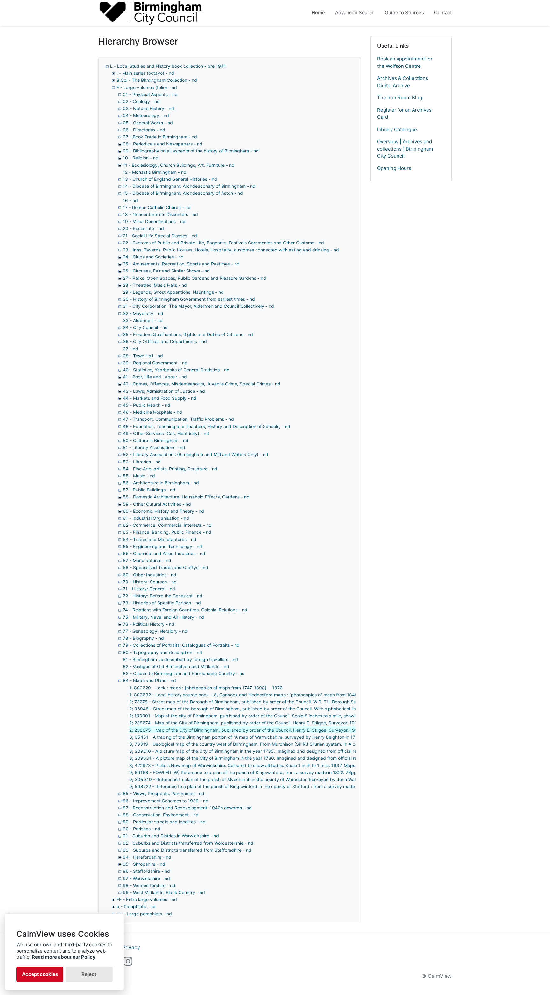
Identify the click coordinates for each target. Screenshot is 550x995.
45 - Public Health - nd (146, 405)
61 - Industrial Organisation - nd (156, 518)
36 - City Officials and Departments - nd (165, 341)
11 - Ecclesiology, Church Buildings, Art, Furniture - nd (179, 165)
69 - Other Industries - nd (149, 574)
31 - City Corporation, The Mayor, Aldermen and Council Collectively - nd (198, 306)
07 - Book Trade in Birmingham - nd (160, 136)
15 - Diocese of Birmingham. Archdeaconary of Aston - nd (183, 193)
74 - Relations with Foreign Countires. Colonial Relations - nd (185, 609)
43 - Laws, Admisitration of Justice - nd (164, 391)
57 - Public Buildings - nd (149, 489)
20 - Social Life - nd (143, 228)
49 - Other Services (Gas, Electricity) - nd (166, 433)
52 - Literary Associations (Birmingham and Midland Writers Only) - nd (195, 454)
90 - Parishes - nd (141, 828)
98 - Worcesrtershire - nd (149, 885)
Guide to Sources (404, 13)
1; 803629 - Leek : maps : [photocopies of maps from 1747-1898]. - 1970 (206, 687)
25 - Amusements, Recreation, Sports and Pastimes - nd (181, 263)
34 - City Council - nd (145, 327)
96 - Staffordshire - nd (146, 871)
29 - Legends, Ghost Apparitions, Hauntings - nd (173, 292)
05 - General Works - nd (148, 122)
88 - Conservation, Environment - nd (161, 814)
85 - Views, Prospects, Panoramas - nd (163, 793)
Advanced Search (355, 13)
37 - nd (130, 348)
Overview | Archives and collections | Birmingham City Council (405, 148)
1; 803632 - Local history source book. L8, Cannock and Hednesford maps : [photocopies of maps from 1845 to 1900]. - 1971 (260, 694)
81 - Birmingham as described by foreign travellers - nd (180, 659)
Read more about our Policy (63, 957)
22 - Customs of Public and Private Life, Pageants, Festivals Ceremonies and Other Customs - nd (223, 242)
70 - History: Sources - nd (150, 581)
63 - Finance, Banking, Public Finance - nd (167, 532)
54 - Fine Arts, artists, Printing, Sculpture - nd (170, 468)
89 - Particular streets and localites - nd (164, 821)
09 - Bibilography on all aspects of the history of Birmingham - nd (191, 150)
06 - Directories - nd (144, 129)
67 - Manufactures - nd (147, 560)
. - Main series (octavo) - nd (145, 73)
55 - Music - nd (139, 475)
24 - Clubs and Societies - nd (153, 256)
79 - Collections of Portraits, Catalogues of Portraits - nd (181, 645)
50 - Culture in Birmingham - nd (155, 440)
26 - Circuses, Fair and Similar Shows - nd (166, 270)
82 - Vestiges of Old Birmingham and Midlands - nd (176, 666)
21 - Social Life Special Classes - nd (160, 235)
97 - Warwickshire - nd (146, 878)
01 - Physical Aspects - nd (150, 94)
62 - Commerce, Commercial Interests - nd (167, 525)
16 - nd (130, 200)
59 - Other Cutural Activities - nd (157, 504)
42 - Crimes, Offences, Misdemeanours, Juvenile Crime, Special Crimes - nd (201, 383)
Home (318, 13)
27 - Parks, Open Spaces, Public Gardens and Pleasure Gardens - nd (194, 278)
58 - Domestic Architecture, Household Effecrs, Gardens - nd (186, 496)
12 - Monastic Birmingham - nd (155, 172)
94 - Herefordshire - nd (147, 857)
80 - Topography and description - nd (162, 652)
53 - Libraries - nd (142, 461)
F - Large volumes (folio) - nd (146, 87)
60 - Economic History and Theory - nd (163, 511)
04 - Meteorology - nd (146, 115)
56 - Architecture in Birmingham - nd (161, 482)
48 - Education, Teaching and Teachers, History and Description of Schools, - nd (206, 426)
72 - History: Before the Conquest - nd (162, 595)
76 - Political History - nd (148, 624)
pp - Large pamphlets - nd (144, 913)
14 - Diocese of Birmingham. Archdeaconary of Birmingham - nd (189, 186)
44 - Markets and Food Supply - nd (159, 398)
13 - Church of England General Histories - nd (170, 179)
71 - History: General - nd (149, 588)
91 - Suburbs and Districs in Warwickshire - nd (171, 835)
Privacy (131, 947)
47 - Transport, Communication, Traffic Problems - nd (178, 419)
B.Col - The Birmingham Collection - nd (156, 80)
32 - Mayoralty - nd (143, 313)
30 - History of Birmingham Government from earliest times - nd (189, 299)
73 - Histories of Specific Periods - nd (162, 602)
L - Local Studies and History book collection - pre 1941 (168, 66)
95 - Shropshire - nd (144, 864)
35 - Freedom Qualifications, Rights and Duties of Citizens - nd (188, 334)
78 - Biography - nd (143, 638)
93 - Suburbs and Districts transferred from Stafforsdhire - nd (187, 850)
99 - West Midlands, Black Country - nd (164, 892)
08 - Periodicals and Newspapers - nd (162, 143)
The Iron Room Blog (399, 98)
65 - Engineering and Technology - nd (162, 546)
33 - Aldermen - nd (143, 320)
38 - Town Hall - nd (143, 355)
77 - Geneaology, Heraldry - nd (155, 631)
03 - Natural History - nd (148, 108)
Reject (88, 974)
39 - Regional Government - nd (155, 362)
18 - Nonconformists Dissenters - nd (160, 214)
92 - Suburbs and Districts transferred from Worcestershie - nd (188, 843)
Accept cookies (40, 974)
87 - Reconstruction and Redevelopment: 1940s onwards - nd (187, 807)
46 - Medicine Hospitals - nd (152, 412)
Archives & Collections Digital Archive (402, 81)
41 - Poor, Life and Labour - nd (155, 376)
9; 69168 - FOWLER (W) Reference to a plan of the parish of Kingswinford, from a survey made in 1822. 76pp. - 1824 (251, 772)
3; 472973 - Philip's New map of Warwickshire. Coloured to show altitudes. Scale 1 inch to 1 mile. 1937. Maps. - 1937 (250, 765)
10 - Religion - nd (141, 157)
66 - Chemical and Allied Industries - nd (164, 553)
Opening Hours (394, 168)
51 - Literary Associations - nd (154, 447)
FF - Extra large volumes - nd (146, 899)
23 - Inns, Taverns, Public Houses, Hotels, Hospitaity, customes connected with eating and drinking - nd (231, 249)
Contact (443, 13)
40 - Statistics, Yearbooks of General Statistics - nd (176, 369)
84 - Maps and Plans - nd (149, 680)
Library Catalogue (397, 129)
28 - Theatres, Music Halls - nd (155, 285)
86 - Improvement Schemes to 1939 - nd (165, 800)
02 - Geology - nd (141, 101)
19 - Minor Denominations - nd (154, 221)
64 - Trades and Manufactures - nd (159, 539)
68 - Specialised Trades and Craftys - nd (165, 567)
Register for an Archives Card (404, 113)
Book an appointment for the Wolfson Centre (405, 62)
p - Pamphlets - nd (136, 906)
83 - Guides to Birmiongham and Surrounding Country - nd (184, 673)
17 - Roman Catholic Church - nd (157, 207)
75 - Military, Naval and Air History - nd (163, 617)
